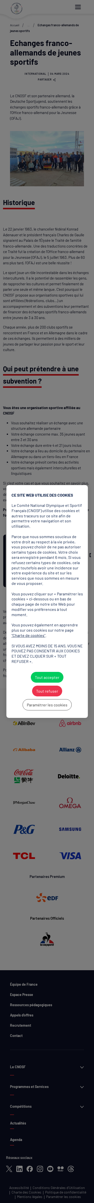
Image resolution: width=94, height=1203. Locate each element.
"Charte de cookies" (28, 635)
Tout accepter (47, 677)
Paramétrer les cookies (47, 704)
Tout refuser (47, 691)
